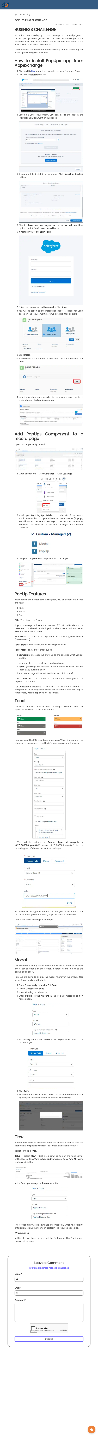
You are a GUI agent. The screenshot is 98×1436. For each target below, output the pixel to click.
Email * (18, 1287)
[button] (94, 4)
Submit (49, 1338)
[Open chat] (91, 1429)
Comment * (20, 1300)
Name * (18, 1274)
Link (33, 71)
